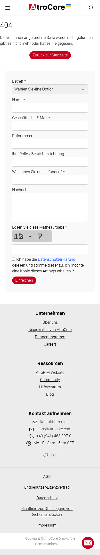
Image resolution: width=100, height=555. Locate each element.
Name (18, 100)
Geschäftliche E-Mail (31, 118)
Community (50, 379)
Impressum (47, 525)
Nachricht (20, 190)
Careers (50, 344)
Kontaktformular (54, 422)
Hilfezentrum (50, 387)
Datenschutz (47, 498)
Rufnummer (22, 136)
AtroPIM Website (50, 372)
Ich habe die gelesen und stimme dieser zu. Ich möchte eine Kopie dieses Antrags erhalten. (48, 265)
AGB (47, 476)
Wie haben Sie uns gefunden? (38, 172)
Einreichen (24, 280)
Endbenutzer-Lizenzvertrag (47, 487)
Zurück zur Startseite (50, 55)
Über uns (50, 322)
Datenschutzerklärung (56, 259)
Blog (50, 394)
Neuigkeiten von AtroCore (50, 329)
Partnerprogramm (50, 337)
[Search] (91, 8)
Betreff (19, 81)
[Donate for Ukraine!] (68, 5)
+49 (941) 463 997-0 (53, 436)
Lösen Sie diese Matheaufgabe (39, 227)
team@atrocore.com (53, 429)
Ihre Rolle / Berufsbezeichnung (38, 154)
